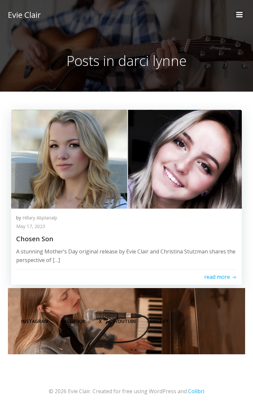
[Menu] (239, 14)
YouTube (126, 321)
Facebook (74, 321)
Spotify (159, 321)
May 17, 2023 (30, 226)
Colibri (196, 391)
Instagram (34, 321)
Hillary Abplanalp (39, 218)
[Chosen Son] (126, 158)
